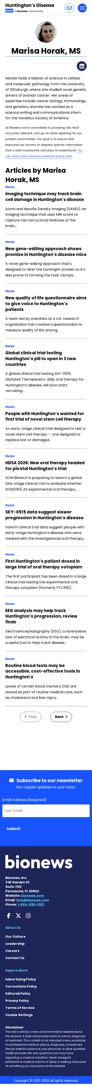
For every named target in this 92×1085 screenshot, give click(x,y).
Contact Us (14, 958)
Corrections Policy (21, 986)
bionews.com (32, 895)
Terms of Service (20, 1008)
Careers (12, 951)
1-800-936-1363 (31, 904)
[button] (69, 8)
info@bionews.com (32, 900)
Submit (14, 828)
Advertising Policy (20, 979)
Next (59, 716)
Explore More (16, 970)
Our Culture (15, 936)
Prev (32, 716)
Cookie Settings (19, 1015)
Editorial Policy (17, 993)
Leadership (15, 943)
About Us (13, 927)
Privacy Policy (17, 1000)
